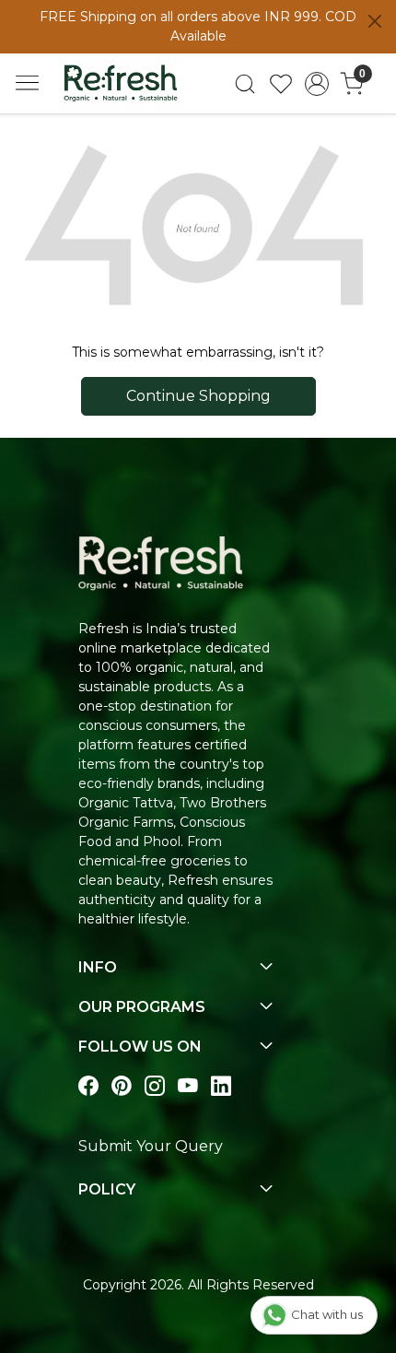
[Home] (120, 83)
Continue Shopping (198, 396)
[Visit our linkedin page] (221, 1086)
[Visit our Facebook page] (88, 1086)
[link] (245, 84)
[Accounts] (316, 84)
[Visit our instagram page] (155, 1086)
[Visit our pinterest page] (121, 1086)
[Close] (375, 21)
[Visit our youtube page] (188, 1086)
